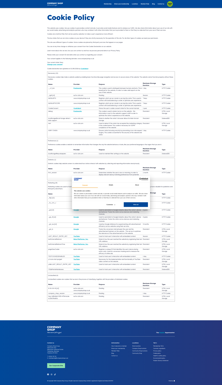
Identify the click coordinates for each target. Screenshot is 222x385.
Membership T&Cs (158, 346)
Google (76, 210)
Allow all (135, 204)
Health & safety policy (159, 355)
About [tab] (137, 185)
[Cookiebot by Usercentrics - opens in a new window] (140, 179)
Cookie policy (157, 353)
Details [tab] (111, 185)
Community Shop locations (139, 351)
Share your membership (121, 4)
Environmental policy (159, 358)
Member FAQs (145, 4)
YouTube (77, 236)
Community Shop (137, 353)
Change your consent (55, 64)
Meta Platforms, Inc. (81, 239)
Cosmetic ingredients (159, 348)
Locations (135, 4)
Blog (153, 4)
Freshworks (78, 88)
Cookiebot (84, 68)
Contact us (161, 4)
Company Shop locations (139, 348)
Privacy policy (157, 351)
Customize (109, 204)
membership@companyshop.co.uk (58, 358)
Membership (108, 4)
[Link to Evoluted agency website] (174, 381)
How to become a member (119, 346)
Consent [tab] (85, 185)
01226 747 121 (52, 356)
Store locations (136, 346)
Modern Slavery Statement (160, 360)
